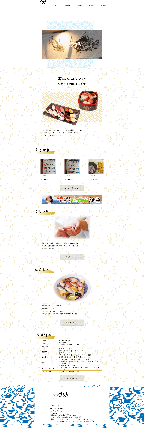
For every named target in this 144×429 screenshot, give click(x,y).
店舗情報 (104, 5)
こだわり (79, 5)
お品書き (91, 5)
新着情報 (67, 5)
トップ (56, 5)
